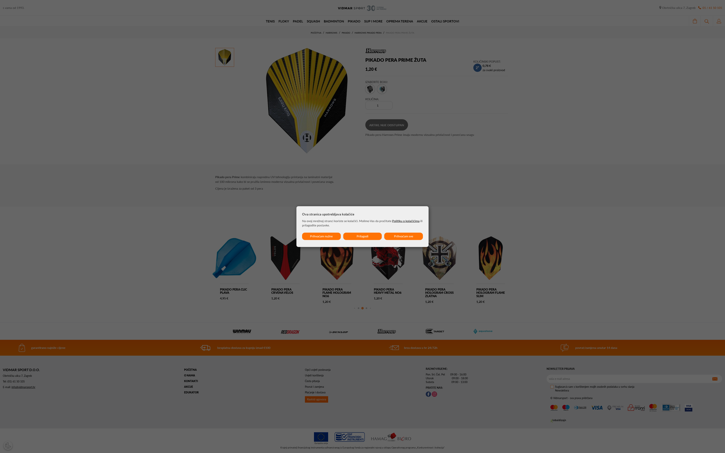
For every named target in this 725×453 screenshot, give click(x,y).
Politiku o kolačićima (406, 221)
